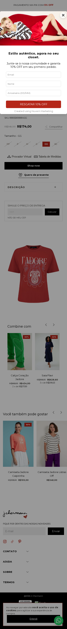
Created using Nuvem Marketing (33, 111)
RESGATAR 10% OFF (33, 104)
